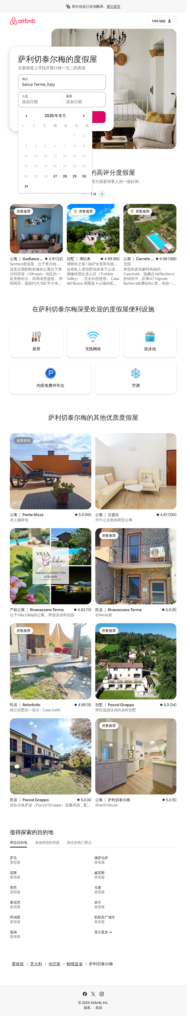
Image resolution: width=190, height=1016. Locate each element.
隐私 (87, 1007)
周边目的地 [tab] (18, 842)
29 (74, 176)
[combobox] (62, 84)
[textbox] (40, 102)
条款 (98, 1007)
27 (55, 176)
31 (26, 186)
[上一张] (85, 194)
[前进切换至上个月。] (26, 115)
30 (84, 176)
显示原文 (113, 6)
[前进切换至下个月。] (83, 115)
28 (65, 176)
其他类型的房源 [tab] (47, 842)
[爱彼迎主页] (22, 20)
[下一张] (102, 194)
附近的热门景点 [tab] (79, 842)
